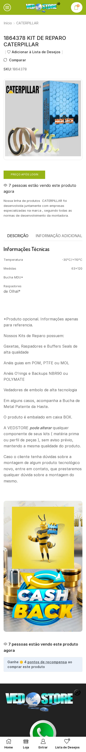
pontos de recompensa (47, 662)
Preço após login (24, 174)
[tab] (18, 236)
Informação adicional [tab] (59, 236)
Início (8, 23)
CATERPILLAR (27, 23)
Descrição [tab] (17, 236)
